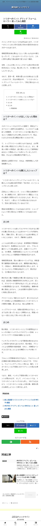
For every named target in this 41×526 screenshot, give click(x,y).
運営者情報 (20, 519)
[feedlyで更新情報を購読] (11, 442)
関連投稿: (14, 108)
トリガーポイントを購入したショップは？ (21, 99)
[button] (37, 349)
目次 (17, 93)
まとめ (10, 102)
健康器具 (6, 416)
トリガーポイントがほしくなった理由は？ (21, 97)
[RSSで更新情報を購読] (30, 442)
